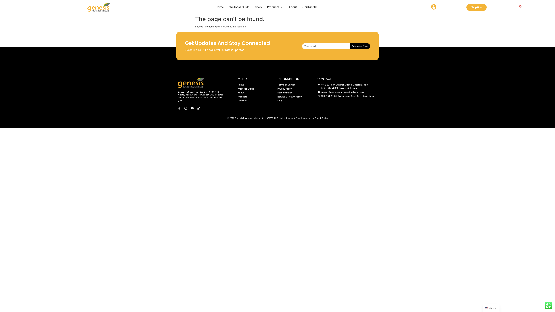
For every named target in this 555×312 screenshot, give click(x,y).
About (293, 7)
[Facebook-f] (179, 108)
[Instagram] (185, 108)
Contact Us (309, 7)
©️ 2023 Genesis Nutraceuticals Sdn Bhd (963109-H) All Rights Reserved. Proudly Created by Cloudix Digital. (277, 118)
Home (220, 7)
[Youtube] (192, 108)
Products (273, 7)
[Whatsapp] (198, 108)
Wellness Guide (239, 7)
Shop (258, 7)
